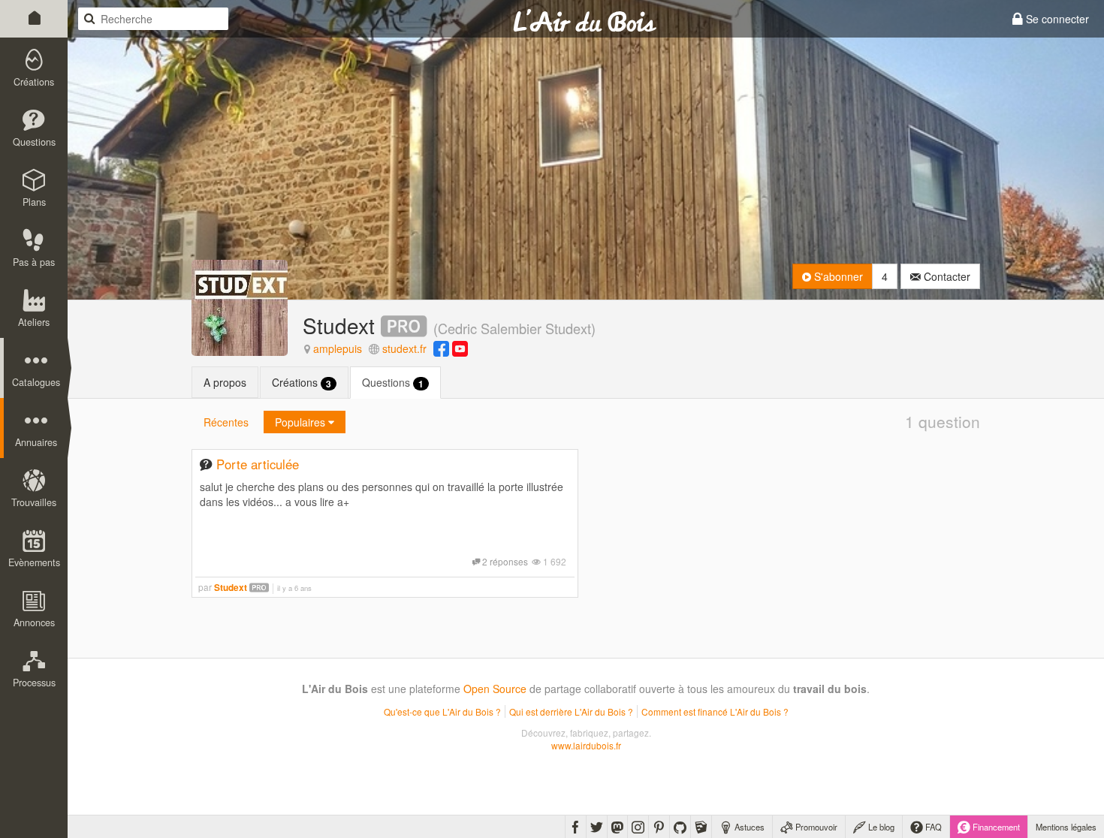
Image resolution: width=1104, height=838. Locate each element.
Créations (301, 382)
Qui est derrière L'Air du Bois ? (571, 711)
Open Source (494, 688)
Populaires (301, 422)
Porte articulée (257, 464)
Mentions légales (1066, 827)
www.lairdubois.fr (586, 745)
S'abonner (837, 276)
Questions (393, 382)
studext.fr (404, 348)
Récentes (226, 422)
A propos (225, 382)
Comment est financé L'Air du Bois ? (715, 711)
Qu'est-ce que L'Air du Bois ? (442, 711)
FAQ (932, 827)
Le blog (880, 827)
